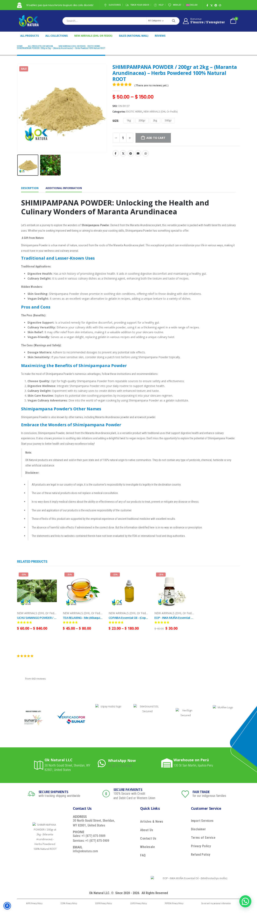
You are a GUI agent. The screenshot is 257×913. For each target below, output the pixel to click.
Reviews (160, 35)
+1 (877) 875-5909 (120, 766)
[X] (211, 5)
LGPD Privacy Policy (138, 903)
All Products (29, 35)
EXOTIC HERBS (134, 111)
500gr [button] (168, 120)
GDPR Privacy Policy (103, 903)
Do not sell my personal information (216, 903)
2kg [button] (155, 120)
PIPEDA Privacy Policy (174, 903)
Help (161, 5)
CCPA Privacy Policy (68, 903)
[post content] (37, 591)
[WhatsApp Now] (103, 763)
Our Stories (115, 5)
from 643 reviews (35, 678)
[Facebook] (207, 5)
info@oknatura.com (85, 851)
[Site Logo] (29, 21)
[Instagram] (220, 5)
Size (115, 121)
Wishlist (177, 5)
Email (138, 153)
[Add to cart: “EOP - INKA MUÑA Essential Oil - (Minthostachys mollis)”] (187, 577)
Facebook (115, 153)
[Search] (173, 20)
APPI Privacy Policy (34, 903)
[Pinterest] (215, 5)
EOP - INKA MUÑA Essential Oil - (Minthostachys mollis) (190, 618)
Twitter (123, 153)
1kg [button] (129, 120)
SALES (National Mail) (133, 35)
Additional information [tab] (64, 188)
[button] (18, 108)
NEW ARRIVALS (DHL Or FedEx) (93, 35)
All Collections (56, 35)
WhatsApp (145, 153)
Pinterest (130, 153)
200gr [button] (142, 120)
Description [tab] (30, 188)
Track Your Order (139, 5)
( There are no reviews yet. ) (151, 85)
